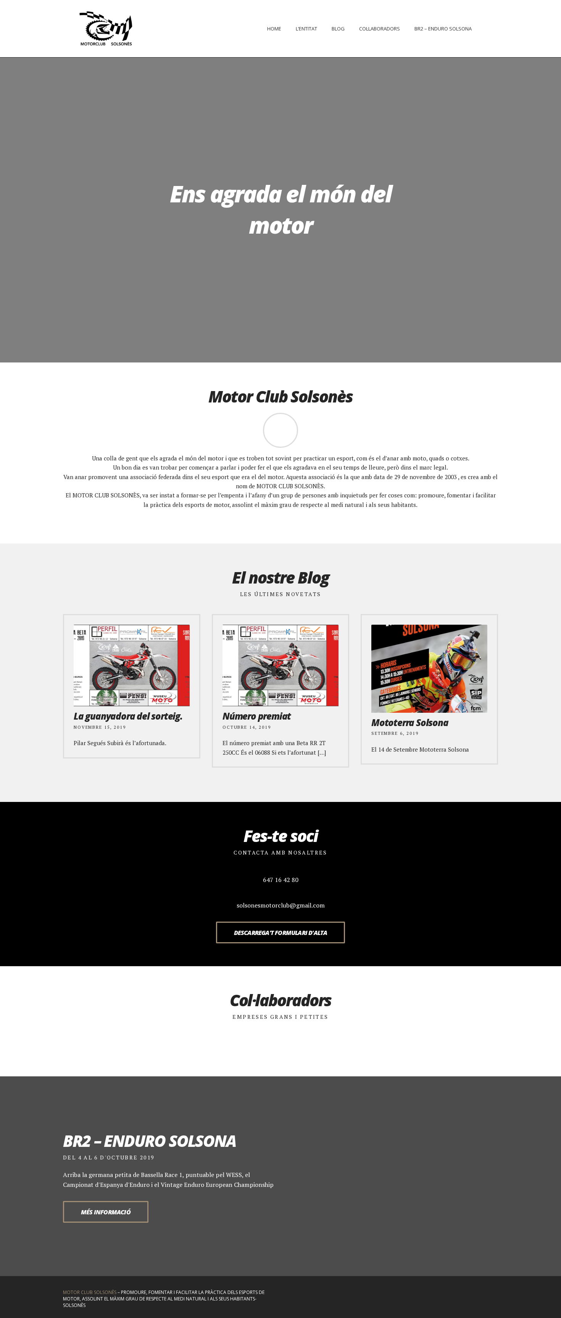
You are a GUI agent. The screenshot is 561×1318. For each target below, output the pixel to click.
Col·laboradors (379, 28)
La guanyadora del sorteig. (128, 716)
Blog (338, 28)
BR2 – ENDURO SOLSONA (443, 28)
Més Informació (106, 1212)
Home (274, 28)
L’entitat (306, 28)
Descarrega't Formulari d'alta (280, 932)
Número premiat (256, 716)
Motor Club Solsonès (89, 1292)
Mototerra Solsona (409, 722)
